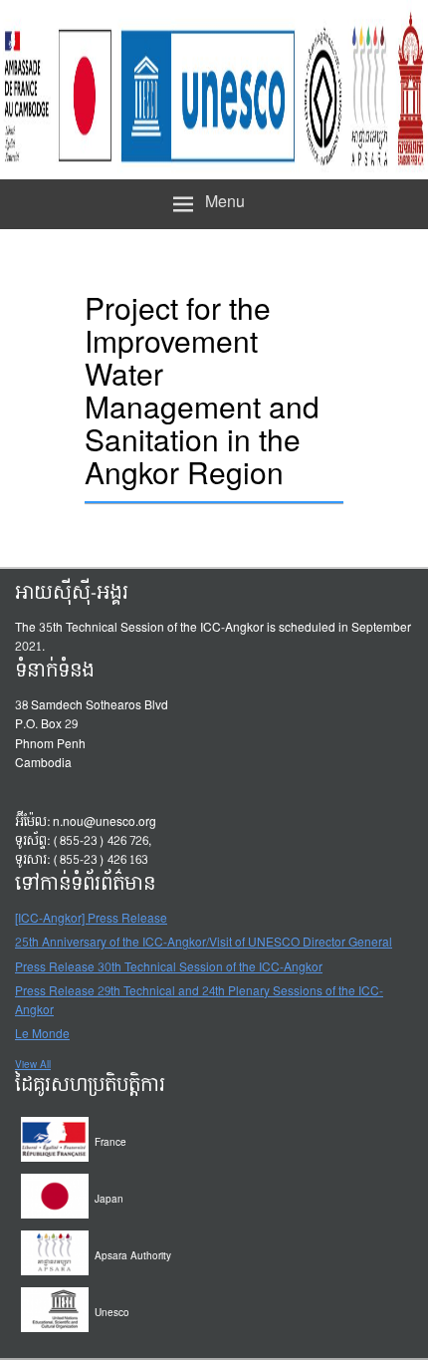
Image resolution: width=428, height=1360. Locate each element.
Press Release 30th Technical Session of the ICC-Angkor (168, 968)
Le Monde (42, 1035)
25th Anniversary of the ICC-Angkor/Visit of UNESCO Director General (203, 943)
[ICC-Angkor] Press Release (91, 920)
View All (33, 1065)
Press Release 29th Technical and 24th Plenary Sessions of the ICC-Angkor (199, 1001)
